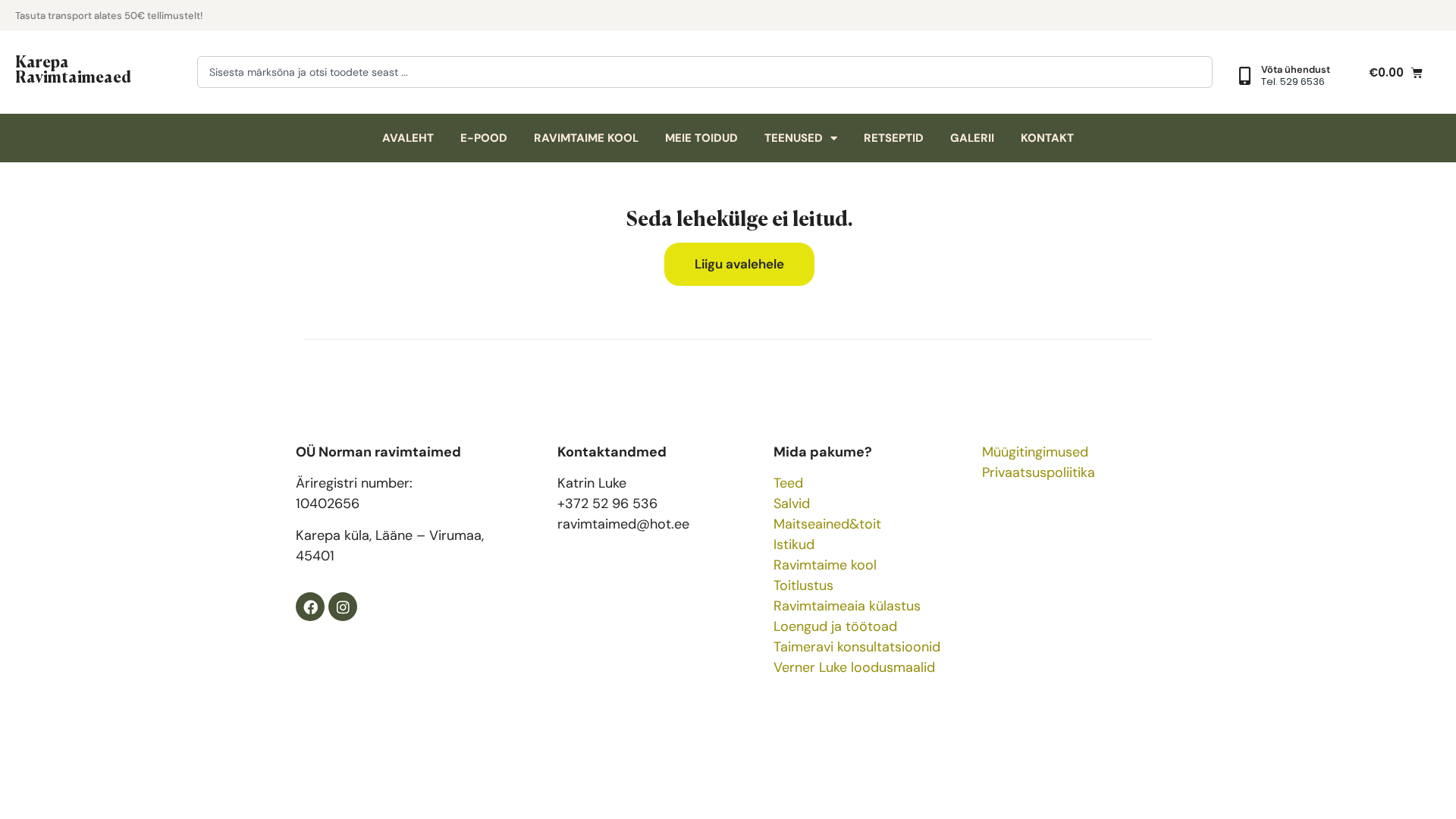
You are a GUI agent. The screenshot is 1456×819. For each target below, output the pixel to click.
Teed (788, 483)
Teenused (793, 138)
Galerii (972, 138)
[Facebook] (310, 606)
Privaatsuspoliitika (1038, 472)
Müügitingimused (1035, 452)
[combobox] (705, 72)
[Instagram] (342, 606)
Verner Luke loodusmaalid (854, 667)
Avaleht (408, 138)
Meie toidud (701, 138)
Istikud (794, 544)
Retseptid (894, 138)
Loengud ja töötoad (835, 626)
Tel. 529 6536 (1293, 81)
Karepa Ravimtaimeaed (73, 68)
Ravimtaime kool (586, 138)
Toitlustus (803, 585)
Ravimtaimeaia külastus (847, 606)
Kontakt (1047, 138)
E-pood (483, 138)
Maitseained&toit (827, 524)
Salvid (792, 503)
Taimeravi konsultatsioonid (857, 647)
